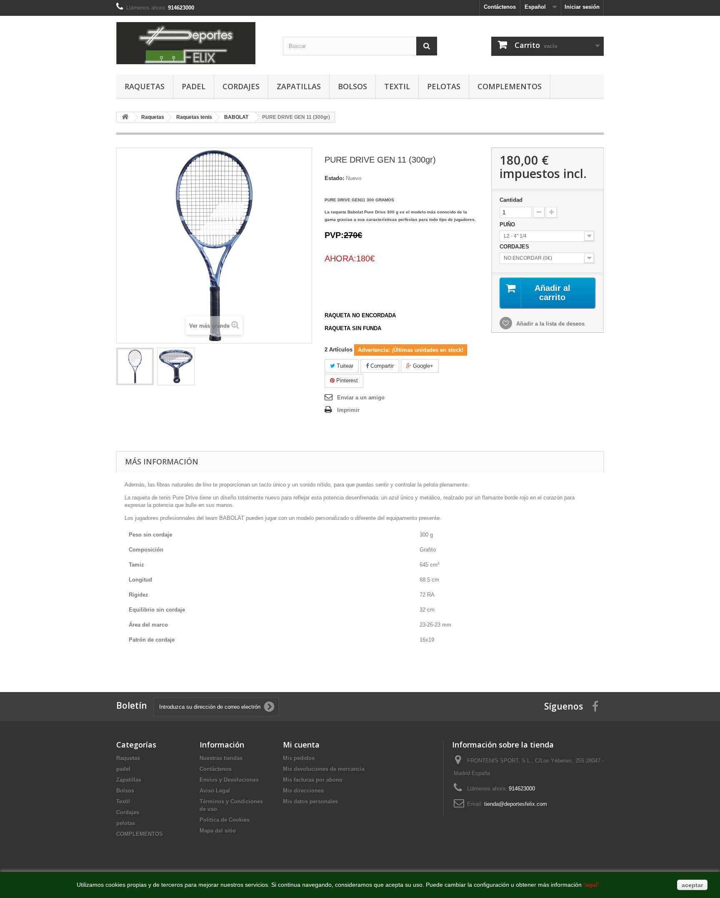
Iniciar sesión (582, 7)
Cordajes (241, 86)
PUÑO (508, 224)
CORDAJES (515, 246)
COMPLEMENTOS (510, 86)
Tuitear (344, 366)
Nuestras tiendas (221, 758)
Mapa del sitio (218, 831)
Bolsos (352, 86)
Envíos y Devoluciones (229, 780)
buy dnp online (133, 663)
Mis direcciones (303, 791)
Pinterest (346, 380)
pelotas (443, 86)
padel (193, 86)
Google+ (422, 366)
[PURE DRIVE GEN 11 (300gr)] (135, 366)
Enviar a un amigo (361, 397)
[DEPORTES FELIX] (193, 43)
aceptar (692, 885)
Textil (397, 86)
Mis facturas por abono (312, 780)
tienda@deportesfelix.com (515, 804)
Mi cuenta (301, 745)
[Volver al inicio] (125, 117)
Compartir (381, 366)
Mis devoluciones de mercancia (324, 769)
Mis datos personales (310, 801)
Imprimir (348, 410)
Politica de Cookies (225, 820)
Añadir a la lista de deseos (550, 324)
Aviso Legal (215, 791)
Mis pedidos (299, 758)
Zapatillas (299, 86)
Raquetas (145, 86)
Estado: (334, 178)
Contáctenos (500, 7)
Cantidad (511, 200)
